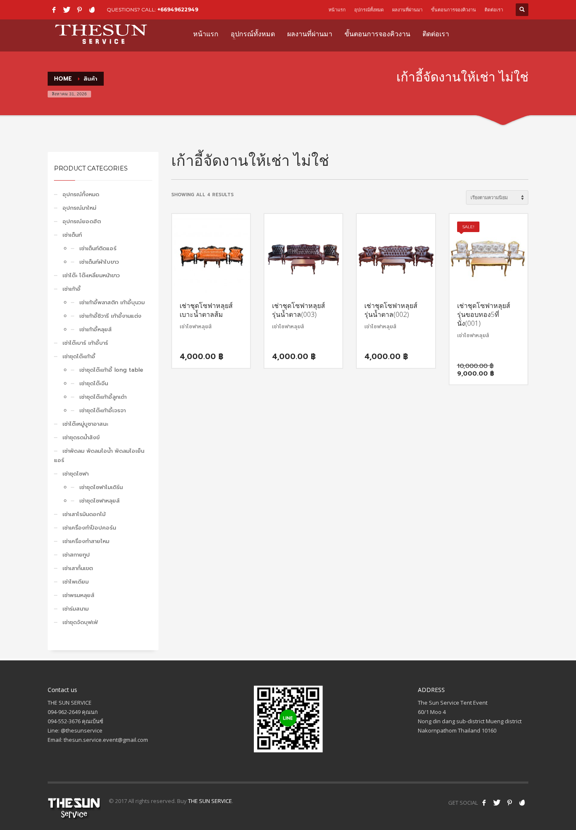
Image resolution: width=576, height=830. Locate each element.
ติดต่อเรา (493, 10)
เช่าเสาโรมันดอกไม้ (83, 514)
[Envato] (92, 9)
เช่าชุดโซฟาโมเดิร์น (101, 487)
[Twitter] (66, 9)
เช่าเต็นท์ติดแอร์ (97, 248)
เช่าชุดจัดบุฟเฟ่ (80, 622)
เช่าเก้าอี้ (71, 289)
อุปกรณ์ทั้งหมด (369, 10)
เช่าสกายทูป (76, 555)
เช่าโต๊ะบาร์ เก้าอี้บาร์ (85, 343)
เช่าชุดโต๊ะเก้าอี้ (78, 356)
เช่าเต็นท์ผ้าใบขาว (99, 262)
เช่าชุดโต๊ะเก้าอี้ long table (111, 370)
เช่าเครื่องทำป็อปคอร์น (89, 528)
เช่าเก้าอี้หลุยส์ (95, 329)
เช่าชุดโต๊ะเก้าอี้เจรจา (102, 410)
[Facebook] (54, 9)
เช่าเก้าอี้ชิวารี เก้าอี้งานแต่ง (110, 316)
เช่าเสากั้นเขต (77, 568)
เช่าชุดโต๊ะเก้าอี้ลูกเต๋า (103, 397)
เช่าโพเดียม (75, 582)
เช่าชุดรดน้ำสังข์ (81, 437)
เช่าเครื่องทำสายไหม (85, 541)
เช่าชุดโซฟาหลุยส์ (99, 501)
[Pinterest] (79, 9)
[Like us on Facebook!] (484, 802)
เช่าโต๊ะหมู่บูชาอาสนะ (85, 424)
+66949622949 (177, 9)
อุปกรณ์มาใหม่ (79, 208)
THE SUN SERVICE (210, 801)
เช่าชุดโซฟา (75, 474)
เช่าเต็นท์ (72, 235)
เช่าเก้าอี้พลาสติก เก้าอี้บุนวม (112, 302)
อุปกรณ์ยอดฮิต (81, 221)
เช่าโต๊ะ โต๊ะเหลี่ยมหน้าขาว (91, 275)
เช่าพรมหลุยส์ (78, 595)
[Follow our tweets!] (496, 802)
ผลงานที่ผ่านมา (407, 10)
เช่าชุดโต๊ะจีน (93, 383)
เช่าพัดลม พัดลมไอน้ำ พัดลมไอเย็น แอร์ (99, 455)
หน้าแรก (337, 10)
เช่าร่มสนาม (75, 609)
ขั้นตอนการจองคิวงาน (453, 10)
